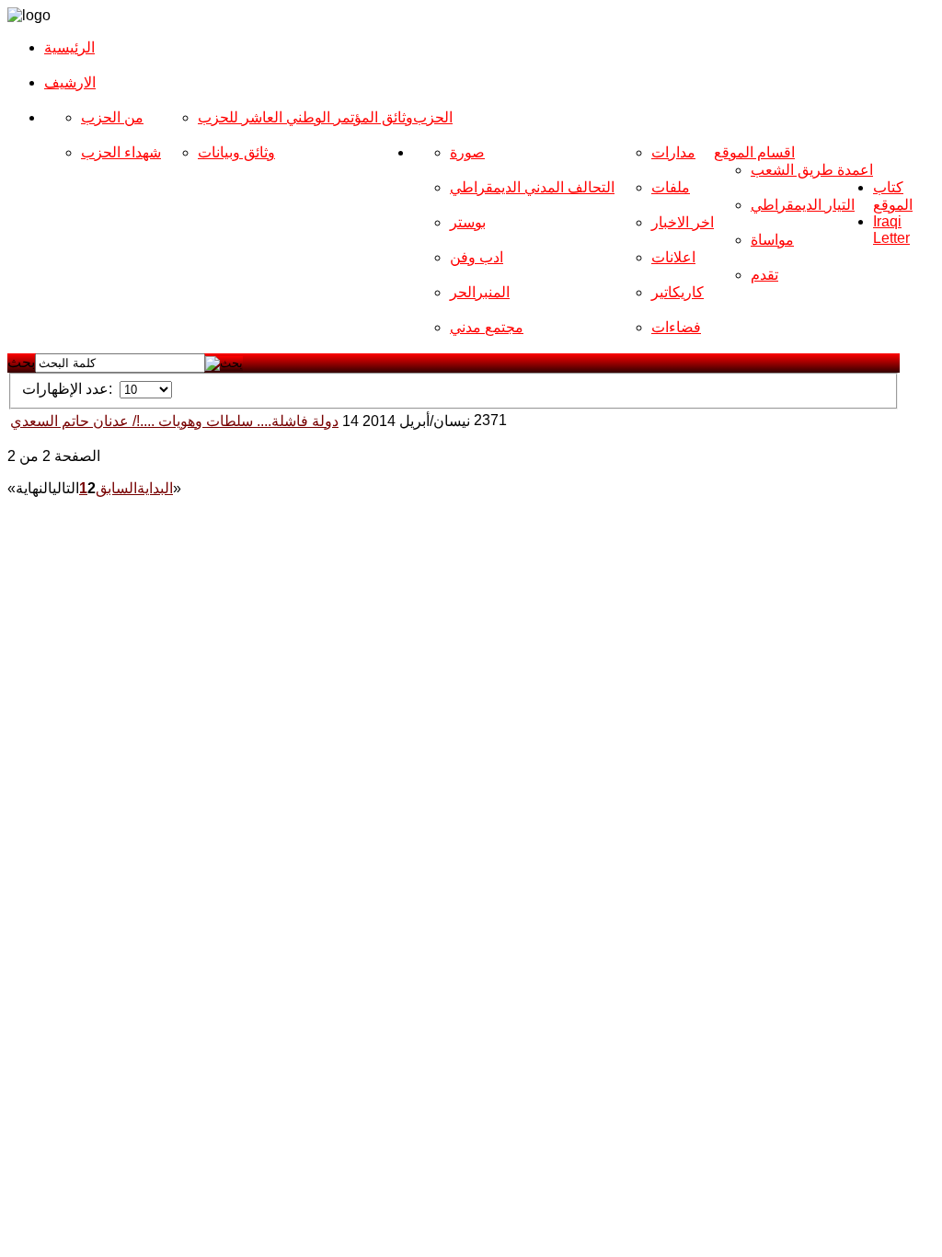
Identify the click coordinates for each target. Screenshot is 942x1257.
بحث (21, 362)
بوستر (468, 222)
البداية (155, 488)
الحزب (433, 117)
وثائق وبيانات (236, 152)
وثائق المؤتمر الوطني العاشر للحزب (305, 117)
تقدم (764, 275)
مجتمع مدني (486, 327)
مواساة (772, 240)
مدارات (673, 152)
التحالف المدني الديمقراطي (532, 187)
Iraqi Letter (891, 229)
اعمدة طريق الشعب (812, 170)
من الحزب (112, 117)
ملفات (670, 187)
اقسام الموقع (754, 152)
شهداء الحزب (121, 152)
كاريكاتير (677, 292)
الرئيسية (69, 47)
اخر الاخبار (682, 222)
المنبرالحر (480, 292)
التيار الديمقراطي (803, 205)
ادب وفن (476, 257)
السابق (116, 488)
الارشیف (70, 82)
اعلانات (673, 257)
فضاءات (676, 327)
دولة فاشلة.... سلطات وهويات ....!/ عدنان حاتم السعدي (174, 421)
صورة (467, 152)
